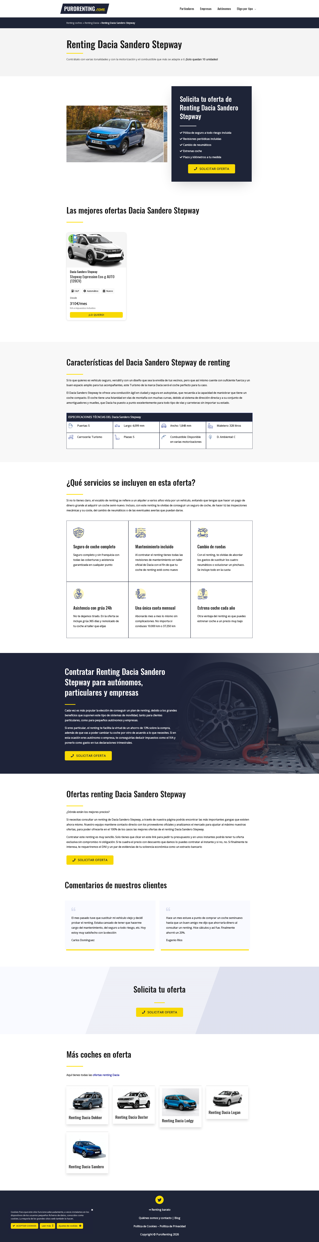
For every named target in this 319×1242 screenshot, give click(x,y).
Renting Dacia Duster (131, 1117)
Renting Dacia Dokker (85, 1117)
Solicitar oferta (214, 169)
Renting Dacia (92, 22)
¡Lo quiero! (96, 314)
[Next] (160, 134)
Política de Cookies (145, 1226)
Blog (177, 1218)
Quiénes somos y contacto (155, 1218)
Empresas (206, 8)
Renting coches (74, 22)
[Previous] (73, 134)
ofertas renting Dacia (106, 1075)
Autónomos (224, 8)
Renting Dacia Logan (224, 1112)
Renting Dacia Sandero (86, 1166)
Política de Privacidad (173, 1226)
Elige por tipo (245, 8)
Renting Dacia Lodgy (178, 1120)
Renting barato (161, 1209)
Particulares (187, 8)
